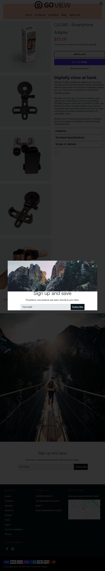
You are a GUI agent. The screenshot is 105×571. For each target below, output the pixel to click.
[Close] (92, 267)
